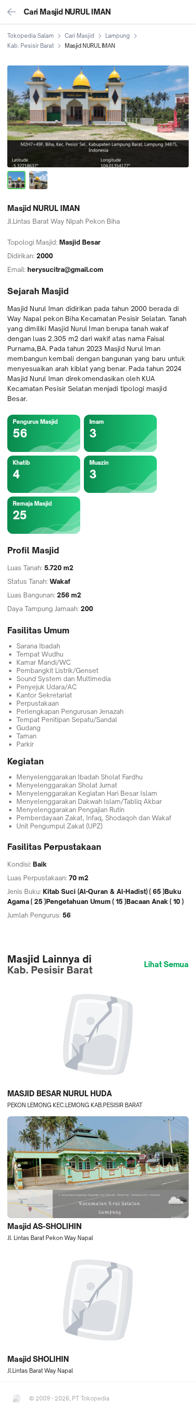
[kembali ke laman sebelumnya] (12, 12)
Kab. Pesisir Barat (30, 45)
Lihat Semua (166, 964)
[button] (98, 1046)
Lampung (117, 35)
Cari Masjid (79, 35)
